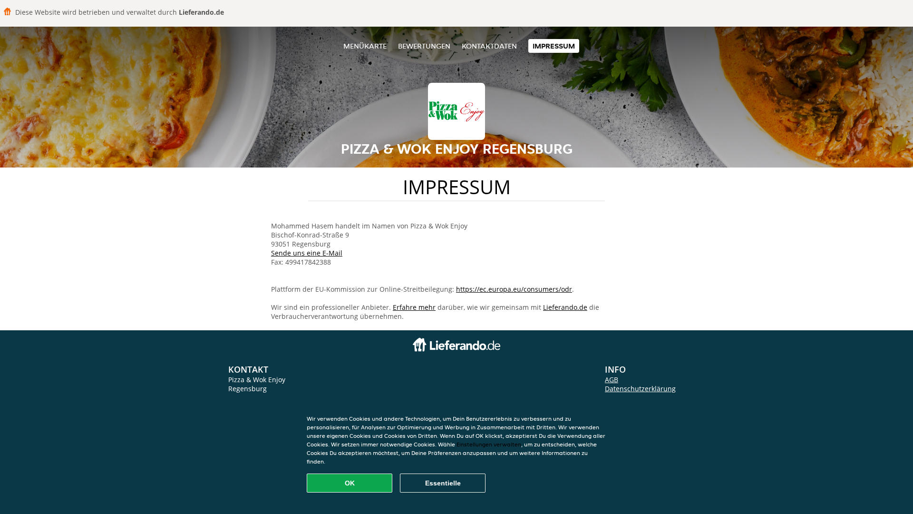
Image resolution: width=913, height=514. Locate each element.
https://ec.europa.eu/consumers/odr (514, 289)
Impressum (554, 46)
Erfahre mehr (414, 307)
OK (350, 483)
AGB (611, 379)
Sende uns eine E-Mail (306, 252)
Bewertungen (424, 46)
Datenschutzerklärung (640, 388)
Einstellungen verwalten (488, 444)
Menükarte (365, 46)
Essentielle (443, 483)
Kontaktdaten (489, 46)
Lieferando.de (565, 307)
